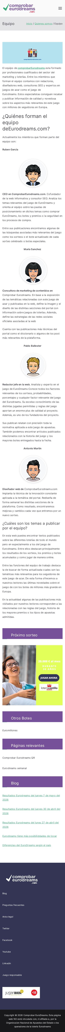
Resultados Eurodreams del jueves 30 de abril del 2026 (31, 811)
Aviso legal (7, 916)
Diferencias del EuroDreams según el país (26, 845)
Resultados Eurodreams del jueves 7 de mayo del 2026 (31, 797)
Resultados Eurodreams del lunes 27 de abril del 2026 (30, 824)
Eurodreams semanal (14, 768)
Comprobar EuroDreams (35, 1015)
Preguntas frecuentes (13, 905)
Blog (4, 893)
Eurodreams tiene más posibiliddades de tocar (29, 836)
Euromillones (9, 730)
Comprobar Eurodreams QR (18, 757)
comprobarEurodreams (31, 68)
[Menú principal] (60, 8)
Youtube (6, 951)
